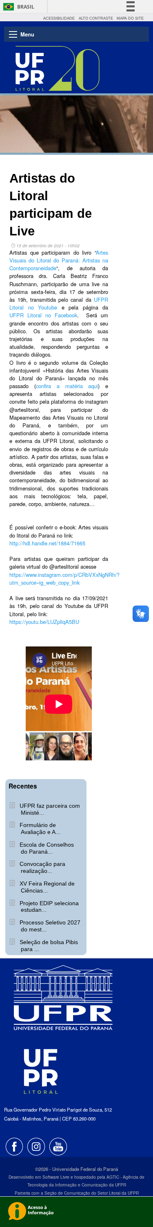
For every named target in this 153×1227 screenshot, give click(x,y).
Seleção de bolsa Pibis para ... (48, 945)
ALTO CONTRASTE (96, 18)
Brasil (25, 6)
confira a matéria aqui (67, 386)
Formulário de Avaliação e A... (39, 828)
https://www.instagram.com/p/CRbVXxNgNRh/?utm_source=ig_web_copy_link (64, 578)
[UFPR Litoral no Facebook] (15, 1146)
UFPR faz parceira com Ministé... (49, 809)
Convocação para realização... (41, 867)
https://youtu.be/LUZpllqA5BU (44, 622)
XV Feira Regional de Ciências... (46, 887)
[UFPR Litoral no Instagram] (37, 1146)
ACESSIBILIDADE (59, 18)
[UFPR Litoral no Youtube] (58, 1146)
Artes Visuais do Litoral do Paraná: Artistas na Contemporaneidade (58, 260)
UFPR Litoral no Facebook (43, 315)
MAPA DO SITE (130, 18)
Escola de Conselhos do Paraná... (46, 848)
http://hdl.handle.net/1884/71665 (47, 543)
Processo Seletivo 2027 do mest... (49, 926)
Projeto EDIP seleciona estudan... (48, 906)
